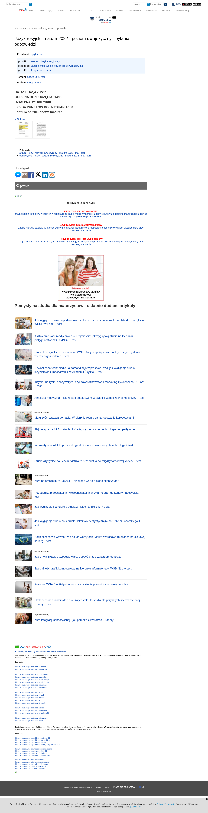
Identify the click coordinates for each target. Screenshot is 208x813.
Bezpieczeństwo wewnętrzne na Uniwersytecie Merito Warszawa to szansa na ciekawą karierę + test (89, 539)
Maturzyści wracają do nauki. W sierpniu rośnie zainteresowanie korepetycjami (84, 417)
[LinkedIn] (45, 176)
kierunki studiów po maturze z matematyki (31, 669)
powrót (22, 185)
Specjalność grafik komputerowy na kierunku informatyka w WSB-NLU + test (83, 568)
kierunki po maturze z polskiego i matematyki (32, 738)
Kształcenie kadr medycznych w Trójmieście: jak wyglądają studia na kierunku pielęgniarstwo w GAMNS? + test (83, 338)
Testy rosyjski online (41, 70)
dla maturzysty (46, 11)
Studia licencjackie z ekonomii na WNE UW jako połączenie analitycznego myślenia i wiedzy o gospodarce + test (87, 354)
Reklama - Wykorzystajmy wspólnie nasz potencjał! (78, 787)
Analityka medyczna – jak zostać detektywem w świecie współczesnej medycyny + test (89, 397)
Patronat (107, 787)
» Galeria (20, 119)
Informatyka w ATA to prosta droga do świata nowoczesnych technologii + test (83, 445)
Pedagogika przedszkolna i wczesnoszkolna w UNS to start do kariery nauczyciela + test (87, 494)
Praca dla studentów (124, 787)
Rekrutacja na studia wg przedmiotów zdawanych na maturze (40, 652)
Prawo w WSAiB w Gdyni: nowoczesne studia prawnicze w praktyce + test (81, 584)
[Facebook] (31, 176)
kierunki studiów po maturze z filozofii (30, 698)
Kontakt (98, 787)
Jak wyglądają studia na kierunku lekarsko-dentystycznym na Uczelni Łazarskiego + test (87, 523)
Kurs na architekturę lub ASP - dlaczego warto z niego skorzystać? (76, 480)
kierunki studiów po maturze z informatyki (31, 718)
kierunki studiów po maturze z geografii (30, 703)
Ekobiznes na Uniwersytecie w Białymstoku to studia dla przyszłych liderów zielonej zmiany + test (87, 602)
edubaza (166, 11)
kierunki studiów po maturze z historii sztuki (32, 713)
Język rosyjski (37, 54)
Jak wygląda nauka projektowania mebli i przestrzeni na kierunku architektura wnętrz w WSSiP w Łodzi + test (89, 321)
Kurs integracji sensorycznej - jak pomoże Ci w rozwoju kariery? (74, 620)
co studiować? (135, 11)
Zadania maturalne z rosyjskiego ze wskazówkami (57, 65)
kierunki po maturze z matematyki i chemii (31, 753)
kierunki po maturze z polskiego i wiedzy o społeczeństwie (37, 744)
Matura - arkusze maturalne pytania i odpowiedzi (40, 28)
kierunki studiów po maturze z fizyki (29, 700)
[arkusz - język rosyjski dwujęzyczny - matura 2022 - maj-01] (23, 129)
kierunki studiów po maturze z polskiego (30, 667)
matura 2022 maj (36, 77)
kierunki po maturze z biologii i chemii (29, 760)
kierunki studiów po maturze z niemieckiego (32, 682)
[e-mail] (25, 176)
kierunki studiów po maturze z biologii (29, 692)
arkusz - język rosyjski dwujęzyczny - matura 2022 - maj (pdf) (52, 153)
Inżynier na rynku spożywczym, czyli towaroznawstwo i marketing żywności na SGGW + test (89, 384)
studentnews (151, 11)
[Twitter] (38, 176)
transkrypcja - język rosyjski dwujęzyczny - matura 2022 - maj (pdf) (55, 155)
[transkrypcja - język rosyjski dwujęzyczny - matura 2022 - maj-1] (41, 129)
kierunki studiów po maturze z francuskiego (31, 677)
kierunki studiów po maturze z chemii (29, 695)
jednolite (119, 11)
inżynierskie (105, 11)
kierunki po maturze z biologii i (27, 762)
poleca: (31, 11)
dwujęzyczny (34, 82)
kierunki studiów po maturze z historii (29, 708)
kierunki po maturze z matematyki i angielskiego (33, 749)
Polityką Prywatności (166, 804)
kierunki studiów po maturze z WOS (29, 721)
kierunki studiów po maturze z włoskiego (30, 687)
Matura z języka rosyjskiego (45, 61)
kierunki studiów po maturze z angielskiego (31, 674)
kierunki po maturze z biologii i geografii (30, 766)
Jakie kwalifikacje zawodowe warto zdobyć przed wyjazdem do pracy (77, 556)
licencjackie (90, 11)
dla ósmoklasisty (182, 11)
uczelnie (61, 11)
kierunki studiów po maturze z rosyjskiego (31, 685)
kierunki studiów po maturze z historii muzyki (32, 710)
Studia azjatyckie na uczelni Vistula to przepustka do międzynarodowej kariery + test (87, 461)
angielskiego (44, 762)
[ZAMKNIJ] (135, 807)
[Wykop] (52, 176)
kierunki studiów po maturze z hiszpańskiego (32, 680)
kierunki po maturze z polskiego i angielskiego (32, 740)
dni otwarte (75, 11)
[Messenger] (18, 176)
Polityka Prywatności (104, 791)
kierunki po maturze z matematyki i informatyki (33, 755)
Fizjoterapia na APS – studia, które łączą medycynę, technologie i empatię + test (85, 429)
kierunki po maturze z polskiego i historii (30, 742)
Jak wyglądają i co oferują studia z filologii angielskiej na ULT (72, 506)
